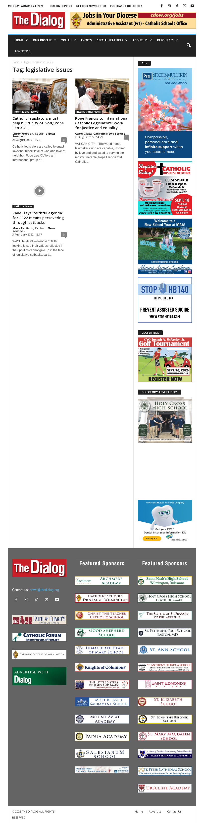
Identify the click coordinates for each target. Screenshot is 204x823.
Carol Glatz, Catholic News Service (100, 133)
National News (23, 206)
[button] (188, 45)
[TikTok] (177, 6)
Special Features (110, 40)
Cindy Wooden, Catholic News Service (33, 135)
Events (86, 40)
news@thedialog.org (44, 590)
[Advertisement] (165, 471)
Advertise (22, 51)
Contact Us (174, 811)
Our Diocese (42, 40)
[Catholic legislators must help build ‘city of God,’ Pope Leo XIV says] (39, 96)
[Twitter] (185, 6)
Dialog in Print (61, 6)
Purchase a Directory (126, 6)
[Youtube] (192, 6)
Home (19, 40)
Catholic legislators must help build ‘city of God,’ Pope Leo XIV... (38, 123)
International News (26, 111)
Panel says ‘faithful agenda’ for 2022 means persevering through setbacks (38, 217)
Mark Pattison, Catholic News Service (33, 229)
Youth (66, 40)
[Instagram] (169, 6)
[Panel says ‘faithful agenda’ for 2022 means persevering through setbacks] (39, 190)
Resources (165, 40)
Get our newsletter (91, 6)
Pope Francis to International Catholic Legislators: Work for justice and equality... (101, 123)
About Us (140, 40)
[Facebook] (161, 6)
